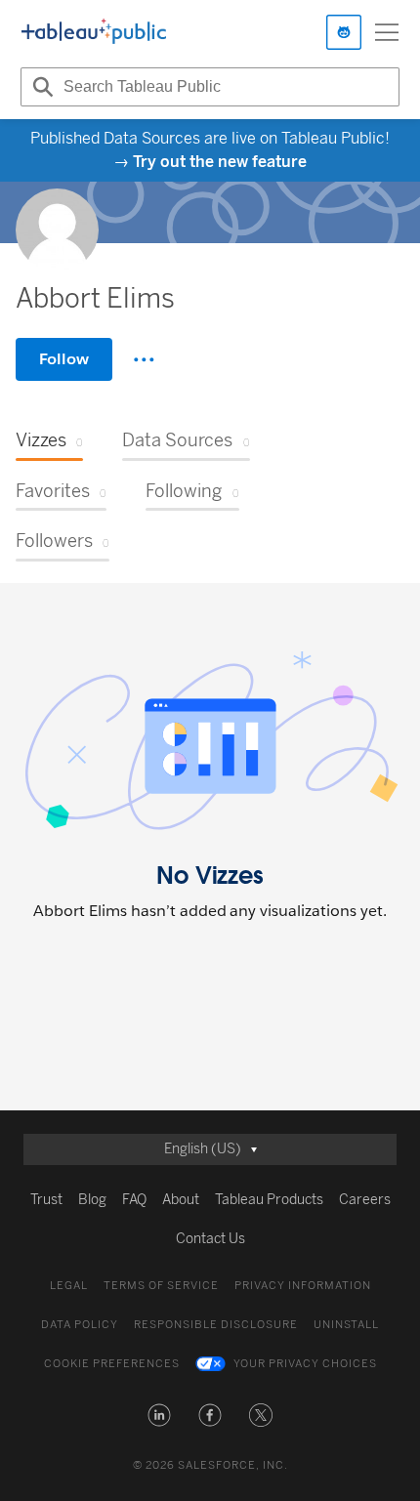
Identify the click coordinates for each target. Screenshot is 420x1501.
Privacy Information (302, 1285)
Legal (69, 1285)
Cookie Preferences (112, 1363)
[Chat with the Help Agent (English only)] (343, 32)
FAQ (134, 1199)
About (180, 1199)
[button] (159, 1415)
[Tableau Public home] (93, 32)
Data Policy (79, 1324)
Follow (64, 359)
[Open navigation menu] (386, 32)
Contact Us (210, 1238)
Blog (92, 1199)
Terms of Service (161, 1285)
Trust (46, 1199)
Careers (365, 1199)
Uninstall (346, 1324)
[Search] (40, 86)
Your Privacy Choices (305, 1363)
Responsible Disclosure (216, 1324)
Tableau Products (269, 1199)
